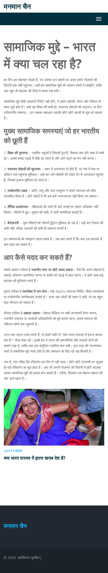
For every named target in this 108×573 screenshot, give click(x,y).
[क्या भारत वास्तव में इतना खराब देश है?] (54, 417)
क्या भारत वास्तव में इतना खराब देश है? (35, 458)
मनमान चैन (17, 6)
